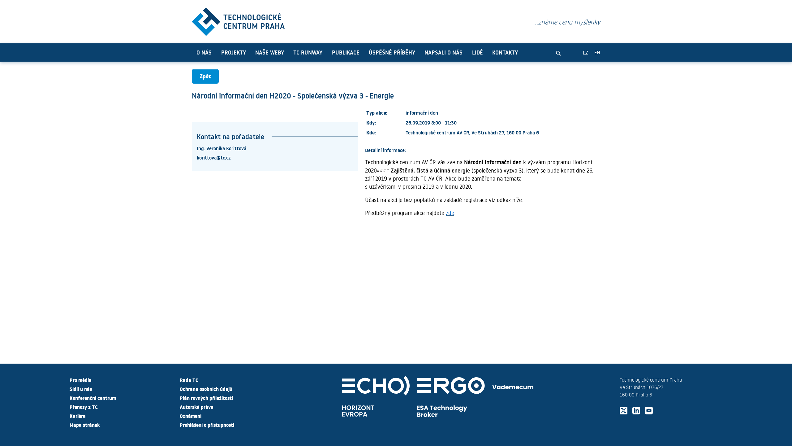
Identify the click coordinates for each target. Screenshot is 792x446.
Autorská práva (196, 407)
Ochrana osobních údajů (206, 389)
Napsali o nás (443, 52)
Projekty (233, 52)
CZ (585, 52)
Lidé (477, 52)
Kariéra (78, 416)
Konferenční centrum (93, 398)
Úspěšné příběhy (392, 52)
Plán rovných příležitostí (206, 398)
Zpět (205, 76)
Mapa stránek (85, 425)
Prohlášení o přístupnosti (207, 425)
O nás (204, 52)
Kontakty (505, 52)
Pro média (81, 380)
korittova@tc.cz (214, 157)
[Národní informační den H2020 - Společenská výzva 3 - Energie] (238, 20)
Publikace (345, 52)
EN (597, 52)
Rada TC (189, 380)
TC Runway (307, 52)
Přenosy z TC (84, 407)
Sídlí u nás (81, 389)
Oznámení (190, 416)
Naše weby (269, 52)
